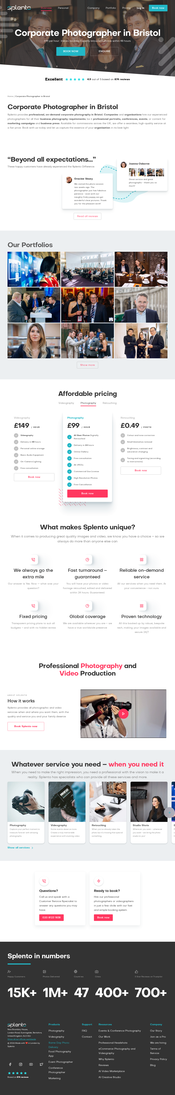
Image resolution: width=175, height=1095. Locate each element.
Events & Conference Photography (120, 1031)
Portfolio (111, 8)
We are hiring (158, 1043)
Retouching (110, 403)
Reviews (104, 1065)
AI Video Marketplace (112, 1071)
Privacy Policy (158, 1059)
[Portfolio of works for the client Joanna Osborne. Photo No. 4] (160, 175)
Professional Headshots (113, 1043)
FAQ (84, 1031)
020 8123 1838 (51, 917)
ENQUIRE (104, 51)
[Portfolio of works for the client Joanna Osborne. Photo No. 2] (142, 175)
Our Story (156, 1031)
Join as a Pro (158, 1037)
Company (93, 8)
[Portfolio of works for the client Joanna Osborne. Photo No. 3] (151, 175)
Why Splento (106, 1059)
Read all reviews (87, 216)
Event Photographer (61, 1062)
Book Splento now (25, 726)
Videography (66, 403)
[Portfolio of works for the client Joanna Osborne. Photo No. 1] (133, 175)
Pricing (126, 8)
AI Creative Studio (110, 1077)
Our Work (104, 1037)
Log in (140, 8)
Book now (158, 8)
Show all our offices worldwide (22, 1039)
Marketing (55, 1078)
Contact (87, 1037)
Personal (63, 8)
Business (46, 8)
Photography (88, 403)
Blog (153, 1065)
